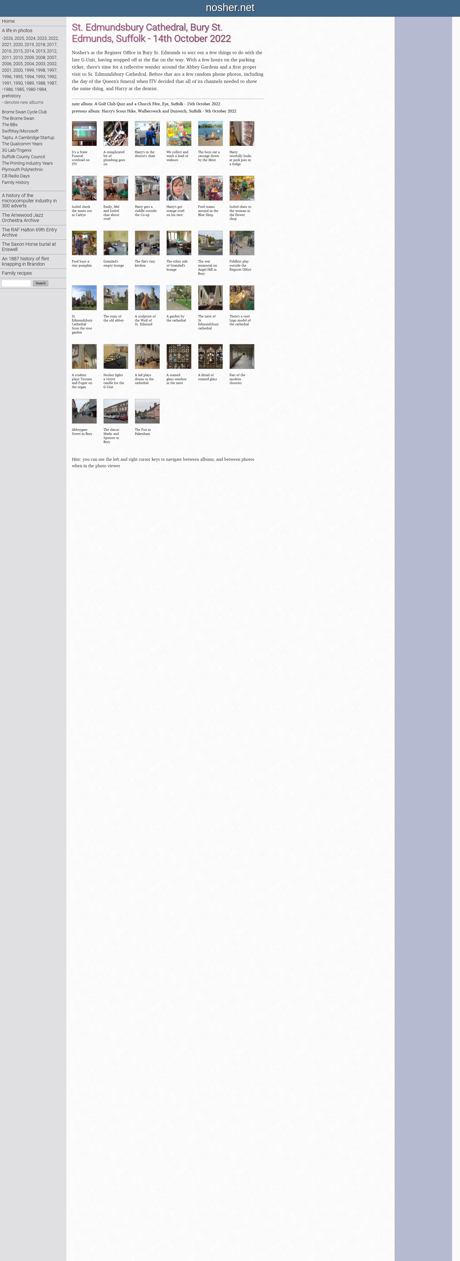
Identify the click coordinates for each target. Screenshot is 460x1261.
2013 (40, 50)
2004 (29, 63)
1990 (18, 83)
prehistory (11, 95)
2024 (30, 38)
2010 (18, 57)
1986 (8, 89)
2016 (7, 50)
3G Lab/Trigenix (17, 150)
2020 (18, 44)
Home (8, 21)
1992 (52, 76)
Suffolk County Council (23, 156)
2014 (29, 50)
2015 (18, 50)
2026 (8, 38)
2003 (40, 63)
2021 (7, 44)
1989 (29, 83)
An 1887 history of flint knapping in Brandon (25, 261)
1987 (52, 83)
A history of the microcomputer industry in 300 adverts (29, 201)
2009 (29, 57)
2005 (18, 63)
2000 (18, 70)
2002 (52, 63)
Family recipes (17, 273)
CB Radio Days (16, 175)
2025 (19, 38)
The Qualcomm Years (22, 143)
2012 (52, 50)
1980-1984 (36, 89)
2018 (40, 44)
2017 (52, 44)
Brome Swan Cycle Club (24, 111)
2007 (52, 57)
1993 (40, 76)
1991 (7, 83)
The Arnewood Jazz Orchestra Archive (22, 217)
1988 (40, 83)
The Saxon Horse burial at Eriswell (29, 246)
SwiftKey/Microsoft (20, 131)
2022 (53, 38)
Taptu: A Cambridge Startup (28, 137)
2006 (7, 63)
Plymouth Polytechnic (22, 169)
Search (41, 283)
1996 (7, 76)
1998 (40, 70)
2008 (40, 57)
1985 (19, 89)
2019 (29, 44)
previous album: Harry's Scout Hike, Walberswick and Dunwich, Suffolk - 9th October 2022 (154, 110)
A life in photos (17, 30)
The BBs (9, 124)
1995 (18, 76)
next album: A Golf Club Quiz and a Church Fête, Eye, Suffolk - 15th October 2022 (146, 103)
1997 (52, 70)
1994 (29, 76)
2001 (7, 70)
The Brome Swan (18, 118)
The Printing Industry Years (27, 163)
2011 (7, 57)
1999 (29, 70)
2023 (42, 38)
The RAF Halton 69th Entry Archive (29, 232)
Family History (15, 182)
